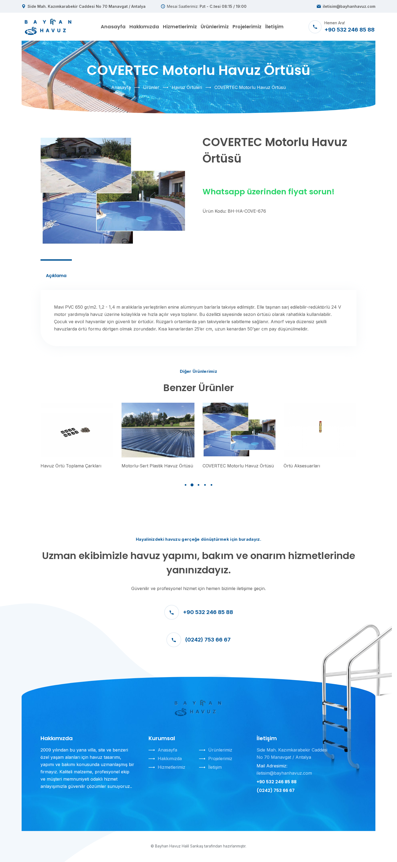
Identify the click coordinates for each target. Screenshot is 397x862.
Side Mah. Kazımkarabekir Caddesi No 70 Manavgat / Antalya (87, 6)
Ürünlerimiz (215, 26)
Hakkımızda (144, 26)
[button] (185, 485)
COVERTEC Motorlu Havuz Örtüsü (238, 465)
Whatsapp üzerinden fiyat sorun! (269, 191)
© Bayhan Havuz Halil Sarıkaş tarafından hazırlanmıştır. (198, 846)
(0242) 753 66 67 (208, 639)
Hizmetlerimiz (180, 26)
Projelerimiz (247, 26)
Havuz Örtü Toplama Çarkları (71, 465)
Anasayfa (113, 26)
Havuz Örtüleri (187, 87)
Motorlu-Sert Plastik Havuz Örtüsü (157, 465)
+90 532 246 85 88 (208, 612)
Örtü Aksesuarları (302, 465)
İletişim (274, 26)
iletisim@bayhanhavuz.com (349, 6)
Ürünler (151, 87)
